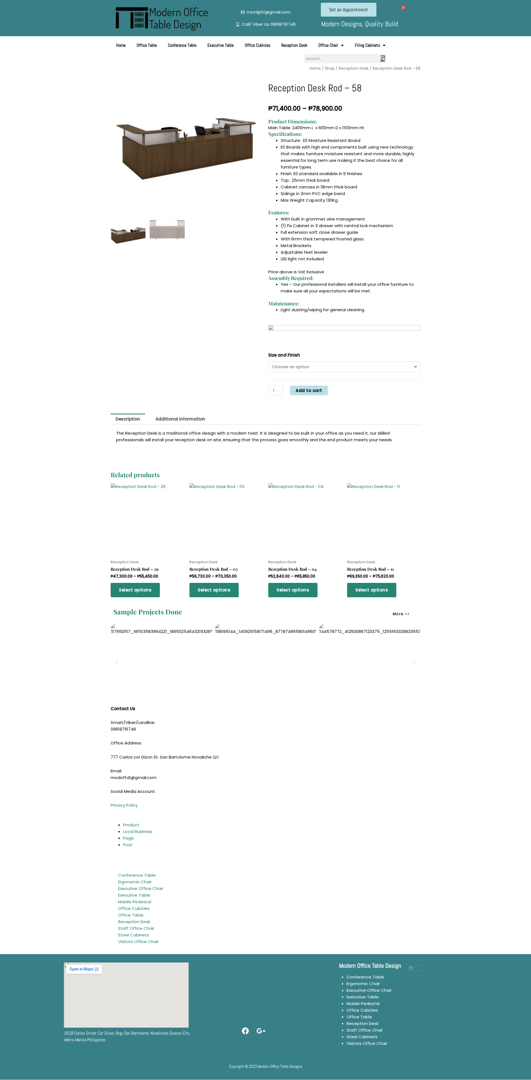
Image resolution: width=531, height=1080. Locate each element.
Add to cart (309, 390)
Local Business (137, 831)
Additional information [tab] (180, 419)
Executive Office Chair (140, 888)
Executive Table (220, 45)
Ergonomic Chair (135, 882)
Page (128, 838)
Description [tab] (128, 419)
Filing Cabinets (367, 45)
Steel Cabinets (133, 935)
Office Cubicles (257, 45)
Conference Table (182, 45)
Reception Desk (294, 45)
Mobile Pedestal (134, 902)
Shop (330, 68)
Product (131, 825)
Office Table (147, 45)
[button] (116, 661)
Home (121, 45)
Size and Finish (284, 355)
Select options (135, 590)
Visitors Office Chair (138, 941)
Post (127, 845)
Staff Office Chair (136, 928)
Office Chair (328, 45)
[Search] (383, 58)
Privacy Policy (124, 805)
